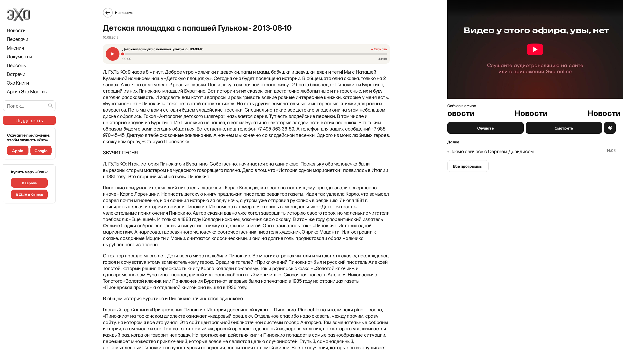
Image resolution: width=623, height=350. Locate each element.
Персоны (17, 65)
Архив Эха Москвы (27, 91)
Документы (19, 56)
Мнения (15, 47)
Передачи (17, 39)
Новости (16, 30)
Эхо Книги (18, 82)
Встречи (16, 74)
